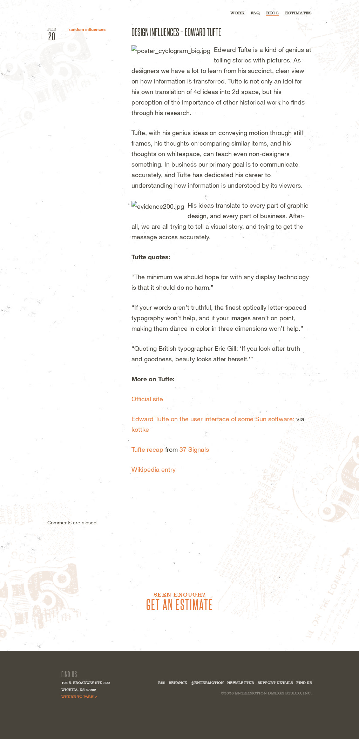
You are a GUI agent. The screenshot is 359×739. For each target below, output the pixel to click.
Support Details (275, 682)
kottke (140, 429)
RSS (161, 682)
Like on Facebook (146, 486)
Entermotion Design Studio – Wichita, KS (80, 12)
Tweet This (135, 487)
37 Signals (194, 449)
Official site (147, 399)
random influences (87, 29)
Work (237, 13)
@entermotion (207, 682)
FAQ (255, 13)
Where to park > (79, 696)
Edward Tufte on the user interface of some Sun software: (212, 419)
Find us (304, 682)
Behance (178, 682)
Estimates (298, 13)
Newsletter (240, 682)
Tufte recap (147, 449)
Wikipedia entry (153, 469)
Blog (272, 13)
